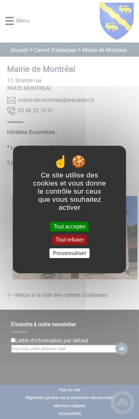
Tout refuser (70, 240)
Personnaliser (69, 253)
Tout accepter (70, 226)
